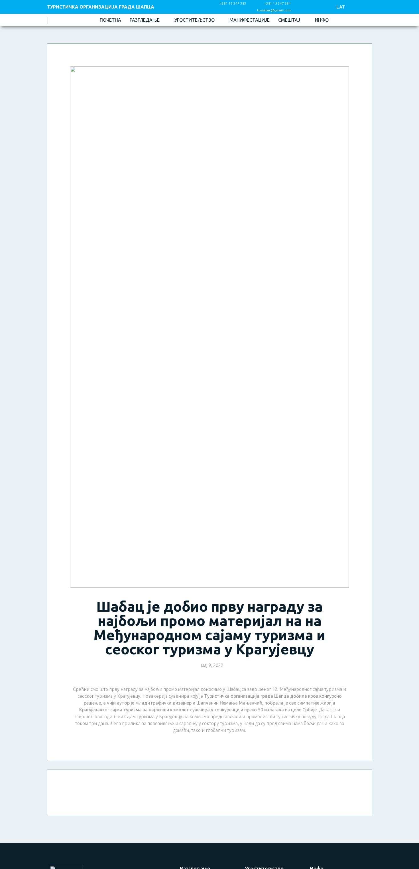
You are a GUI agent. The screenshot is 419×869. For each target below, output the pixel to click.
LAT (340, 7)
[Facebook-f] (304, 7)
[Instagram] (316, 7)
